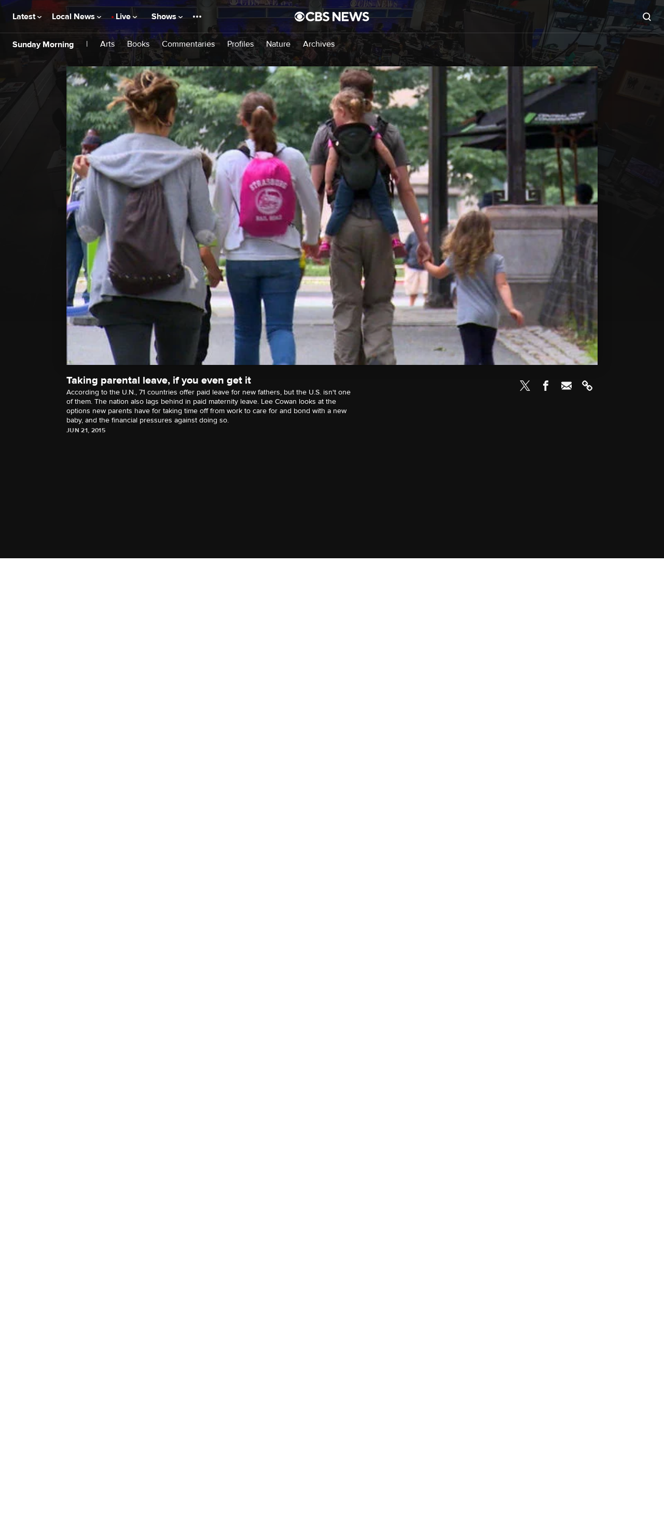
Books (138, 44)
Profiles (240, 44)
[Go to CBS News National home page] (332, 16)
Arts (107, 44)
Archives (319, 44)
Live (124, 16)
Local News (74, 16)
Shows (164, 16)
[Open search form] (647, 16)
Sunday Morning (43, 44)
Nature (278, 44)
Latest (24, 16)
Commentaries (188, 44)
